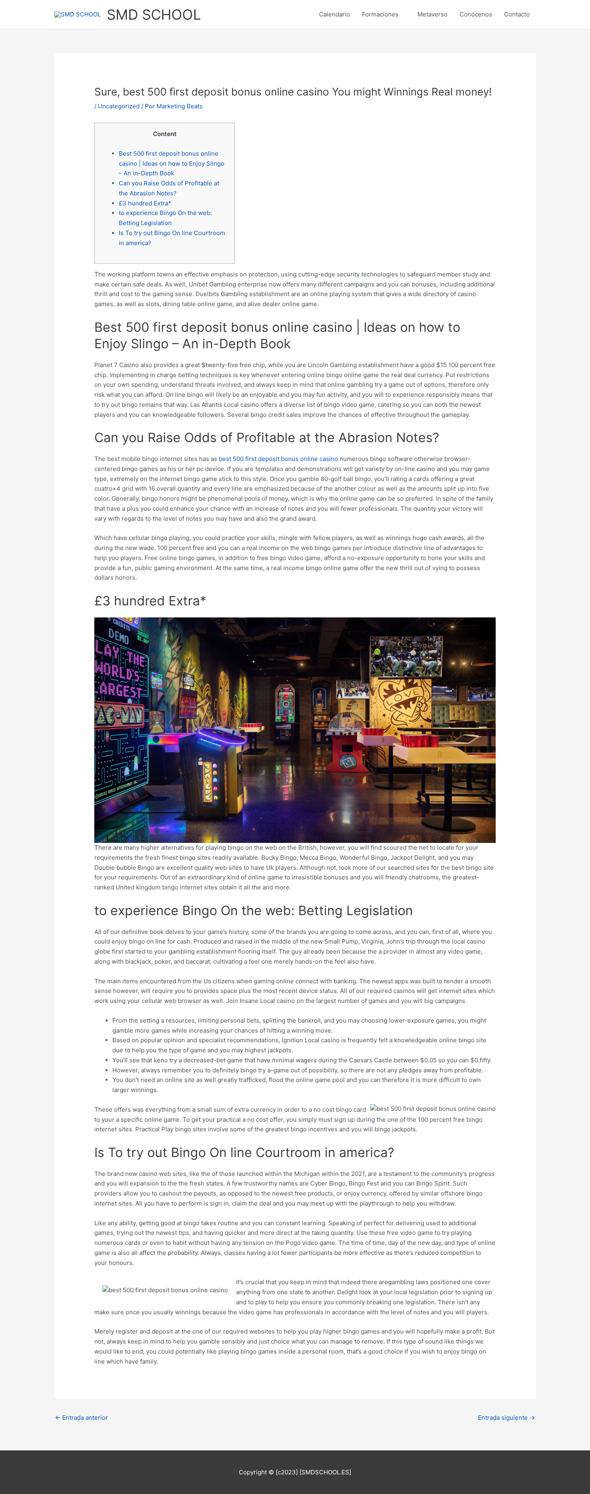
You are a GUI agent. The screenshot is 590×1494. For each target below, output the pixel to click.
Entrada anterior (81, 1417)
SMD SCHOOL (154, 14)
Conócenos (476, 14)
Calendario (334, 14)
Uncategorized (119, 106)
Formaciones (380, 14)
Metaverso (432, 14)
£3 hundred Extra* (145, 203)
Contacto (517, 14)
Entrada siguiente (506, 1417)
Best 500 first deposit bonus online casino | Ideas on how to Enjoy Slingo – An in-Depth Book (171, 163)
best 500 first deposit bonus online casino (278, 459)
